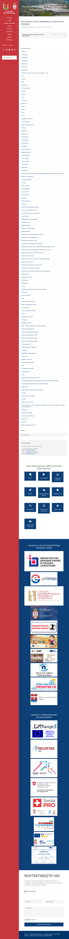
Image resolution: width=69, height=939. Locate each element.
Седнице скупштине (27, 359)
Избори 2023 (25, 137)
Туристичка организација (28, 396)
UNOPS (23, 109)
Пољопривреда (26, 307)
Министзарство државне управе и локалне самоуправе (36, 271)
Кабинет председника (27, 176)
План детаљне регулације (28, 301)
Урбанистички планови (27, 402)
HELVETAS (24, 67)
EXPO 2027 (24, 64)
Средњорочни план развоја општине (31, 377)
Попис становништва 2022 (28, 310)
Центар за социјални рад (28, 415)
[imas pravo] (43, 649)
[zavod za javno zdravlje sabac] (43, 692)
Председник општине (27, 316)
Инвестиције (25, 143)
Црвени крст (25, 419)
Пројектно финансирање (28, 329)
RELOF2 (23, 94)
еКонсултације (25, 121)
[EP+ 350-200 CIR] (44, 832)
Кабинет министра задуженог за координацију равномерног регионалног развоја (42, 173)
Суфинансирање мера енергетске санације (32, 389)
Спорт (23, 374)
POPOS (23, 79)
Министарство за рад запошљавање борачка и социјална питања (38, 246)
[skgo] (43, 586)
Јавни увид (24, 167)
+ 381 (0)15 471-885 (30, 450)
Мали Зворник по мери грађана (30, 219)
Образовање (25, 283)
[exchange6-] (43, 847)
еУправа (24, 127)
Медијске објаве (26, 225)
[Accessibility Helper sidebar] (67, 1)
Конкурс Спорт (25, 195)
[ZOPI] (43, 677)
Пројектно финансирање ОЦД (29, 335)
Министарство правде (27, 262)
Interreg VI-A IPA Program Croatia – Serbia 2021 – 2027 (35, 73)
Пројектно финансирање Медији (30, 332)
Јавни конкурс (25, 158)
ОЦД (23, 298)
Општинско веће (26, 295)
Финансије (24, 409)
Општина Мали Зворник (29, 27)
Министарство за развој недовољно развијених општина (36, 249)
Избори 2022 (25, 134)
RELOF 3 (24, 91)
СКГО (23, 365)
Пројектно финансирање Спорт (30, 338)
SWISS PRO (24, 103)
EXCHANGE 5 (25, 57)
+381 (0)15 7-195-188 (31, 449)
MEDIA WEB (49, 935)
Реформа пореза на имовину (29, 347)
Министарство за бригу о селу (29, 240)
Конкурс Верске (26, 185)
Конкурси (24, 198)
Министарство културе (28, 255)
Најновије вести (26, 274)
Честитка (24, 422)
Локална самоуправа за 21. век (29, 210)
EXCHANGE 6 (25, 60)
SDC (23, 97)
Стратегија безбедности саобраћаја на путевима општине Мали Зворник (40, 380)
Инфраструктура (26, 152)
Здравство (24, 131)
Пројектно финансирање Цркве (30, 341)
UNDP (23, 106)
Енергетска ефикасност (28, 124)
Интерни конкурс (26, 149)
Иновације (24, 146)
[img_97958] (43, 621)
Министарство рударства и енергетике (32, 265)
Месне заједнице (26, 231)
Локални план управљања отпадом (31, 213)
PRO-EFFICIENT (26, 88)
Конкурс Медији (26, 188)
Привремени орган (26, 322)
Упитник (24, 399)
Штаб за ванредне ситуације (29, 425)
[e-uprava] (43, 572)
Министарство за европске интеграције (32, 243)
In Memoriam (25, 70)
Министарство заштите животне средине (32, 252)
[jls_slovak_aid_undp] (43, 759)
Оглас (23, 286)
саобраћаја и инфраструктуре (29, 353)
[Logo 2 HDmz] (43, 663)
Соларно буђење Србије (28, 368)
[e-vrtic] (43, 635)
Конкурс (24, 182)
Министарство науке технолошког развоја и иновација (36, 258)
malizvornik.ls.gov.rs (31, 453)
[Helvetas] (43, 740)
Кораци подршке (26, 201)
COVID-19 (24, 51)
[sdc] (43, 778)
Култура (24, 204)
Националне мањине (27, 277)
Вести (23, 115)
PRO (23, 82)
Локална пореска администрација (30, 207)
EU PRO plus (25, 54)
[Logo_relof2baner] (44, 817)
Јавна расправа (26, 155)
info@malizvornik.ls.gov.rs (32, 452)
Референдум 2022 (26, 344)
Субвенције (24, 386)
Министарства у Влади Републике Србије (32, 234)
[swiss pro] (43, 797)
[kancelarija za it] (43, 606)
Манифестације (26, 222)
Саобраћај (24, 350)
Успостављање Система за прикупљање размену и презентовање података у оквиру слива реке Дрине (43, 405)
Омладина (24, 292)
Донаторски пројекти (27, 118)
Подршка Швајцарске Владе (29, 304)
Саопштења (25, 356)
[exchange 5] (43, 720)
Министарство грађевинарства (30, 237)
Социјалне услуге (26, 371)
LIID (23, 76)
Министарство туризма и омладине (31, 268)
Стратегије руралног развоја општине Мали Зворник (35, 383)
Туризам (24, 393)
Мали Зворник (25, 216)
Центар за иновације (27, 412)
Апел (23, 112)
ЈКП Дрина (24, 170)
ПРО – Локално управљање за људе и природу (33, 326)
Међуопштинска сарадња (28, 228)
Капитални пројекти (27, 179)
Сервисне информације (28, 362)
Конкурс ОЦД (25, 191)
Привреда (24, 319)
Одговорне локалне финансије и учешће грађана (34, 289)
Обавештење (25, 280)
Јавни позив (25, 164)
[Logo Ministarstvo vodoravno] (43, 551)
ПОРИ (23, 313)
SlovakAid (24, 100)
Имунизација (25, 140)
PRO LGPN (24, 85)
